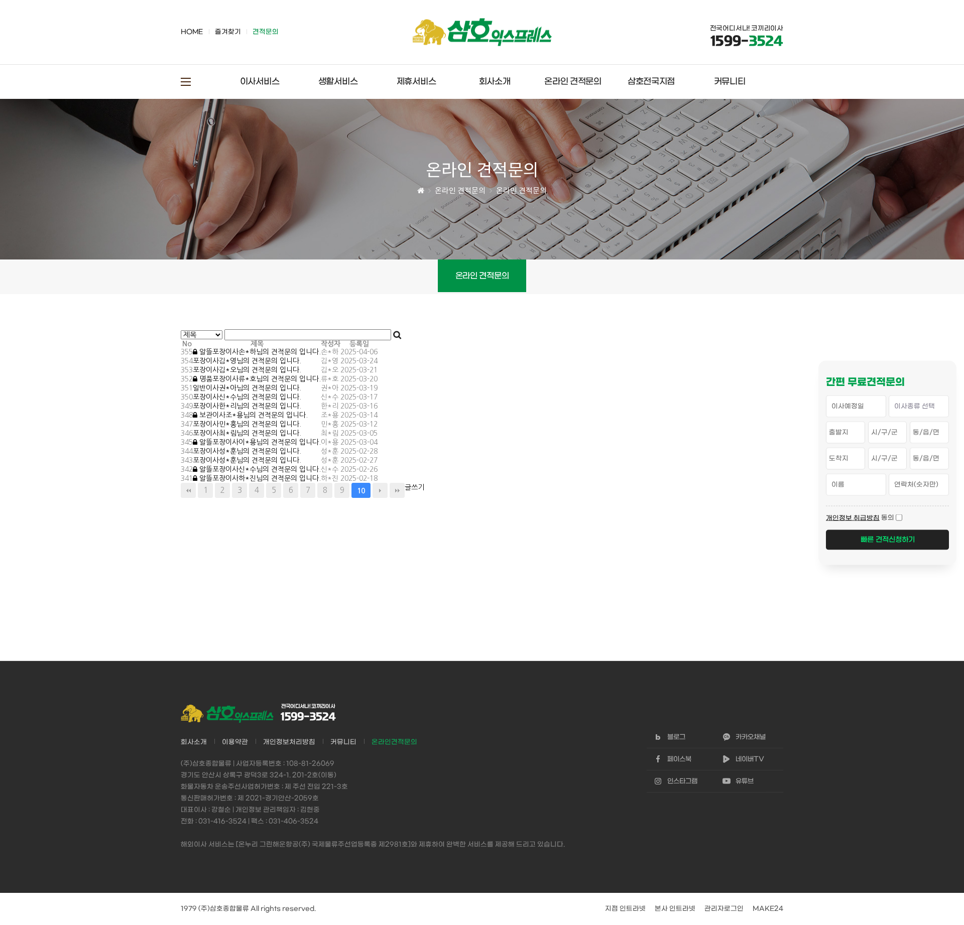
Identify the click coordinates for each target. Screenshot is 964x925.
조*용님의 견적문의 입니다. (253, 415)
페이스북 (679, 759)
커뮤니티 (730, 82)
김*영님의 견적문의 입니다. (247, 360)
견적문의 (265, 32)
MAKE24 (768, 908)
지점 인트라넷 (625, 908)
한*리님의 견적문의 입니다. (247, 406)
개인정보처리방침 (289, 742)
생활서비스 (338, 82)
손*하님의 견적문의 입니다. (260, 351)
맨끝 (397, 490)
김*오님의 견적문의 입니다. (247, 369)
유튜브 (745, 781)
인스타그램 (682, 781)
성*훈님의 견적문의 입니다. (247, 451)
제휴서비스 (416, 82)
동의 (887, 517)
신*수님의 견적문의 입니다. (247, 397)
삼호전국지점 (651, 82)
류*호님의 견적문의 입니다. (260, 378)
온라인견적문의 (394, 742)
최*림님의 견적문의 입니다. (247, 433)
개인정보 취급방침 (853, 517)
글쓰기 (414, 487)
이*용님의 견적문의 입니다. (260, 442)
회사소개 (495, 82)
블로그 (676, 737)
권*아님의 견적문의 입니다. (247, 387)
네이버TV (750, 759)
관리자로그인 (724, 908)
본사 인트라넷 (675, 908)
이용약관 (235, 742)
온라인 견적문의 (572, 82)
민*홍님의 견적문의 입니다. (247, 424)
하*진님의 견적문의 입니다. (260, 478)
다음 (380, 490)
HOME (192, 32)
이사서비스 (260, 82)
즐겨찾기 (227, 32)
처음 (188, 490)
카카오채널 (751, 737)
